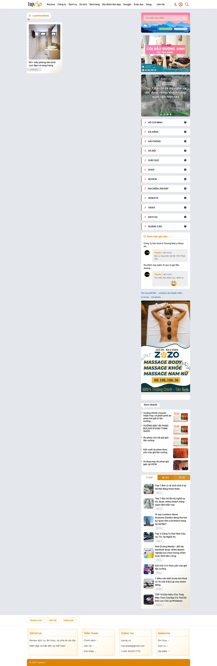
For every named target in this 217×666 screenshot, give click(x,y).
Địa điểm (163, 651)
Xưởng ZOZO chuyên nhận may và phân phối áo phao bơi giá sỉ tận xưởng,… (157, 417)
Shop (149, 4)
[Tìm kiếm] (187, 4)
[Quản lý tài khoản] (181, 4)
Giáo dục (139, 4)
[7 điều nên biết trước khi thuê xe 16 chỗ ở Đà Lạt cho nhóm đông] (149, 584)
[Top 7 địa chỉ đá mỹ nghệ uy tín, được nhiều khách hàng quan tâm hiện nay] (149, 503)
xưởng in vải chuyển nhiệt (170, 293)
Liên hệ (161, 4)
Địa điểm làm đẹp (111, 4)
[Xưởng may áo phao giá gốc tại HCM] (180, 465)
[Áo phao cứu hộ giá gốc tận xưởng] (180, 441)
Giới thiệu (89, 651)
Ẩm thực (163, 640)
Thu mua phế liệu (148, 293)
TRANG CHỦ (36, 620)
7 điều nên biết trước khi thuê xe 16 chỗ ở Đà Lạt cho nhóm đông (171, 581)
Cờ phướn (156, 297)
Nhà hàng (95, 4)
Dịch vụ (73, 4)
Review (51, 4)
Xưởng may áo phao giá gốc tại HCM (156, 463)
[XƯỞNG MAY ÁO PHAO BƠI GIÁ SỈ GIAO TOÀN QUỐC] (180, 429)
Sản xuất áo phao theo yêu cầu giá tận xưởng (155, 451)
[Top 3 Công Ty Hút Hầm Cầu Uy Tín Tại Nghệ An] (149, 537)
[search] (184, 18)
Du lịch (83, 4)
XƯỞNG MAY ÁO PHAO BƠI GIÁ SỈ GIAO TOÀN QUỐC (155, 428)
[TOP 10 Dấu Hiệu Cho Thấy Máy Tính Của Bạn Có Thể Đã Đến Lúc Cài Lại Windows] (149, 600)
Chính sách (90, 640)
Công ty (62, 4)
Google (127, 4)
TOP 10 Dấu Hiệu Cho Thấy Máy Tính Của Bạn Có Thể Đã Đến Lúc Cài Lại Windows (170, 597)
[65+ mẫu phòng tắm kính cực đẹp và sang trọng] (44, 58)
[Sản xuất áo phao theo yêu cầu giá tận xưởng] (180, 453)
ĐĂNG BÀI (68, 620)
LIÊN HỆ (53, 620)
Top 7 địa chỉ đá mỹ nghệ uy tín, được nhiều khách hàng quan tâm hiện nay (165, 92)
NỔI (183, 477)
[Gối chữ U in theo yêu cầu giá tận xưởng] (149, 569)
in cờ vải (145, 297)
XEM (166, 477)
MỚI (150, 477)
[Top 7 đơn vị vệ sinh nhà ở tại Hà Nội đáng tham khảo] (149, 489)
